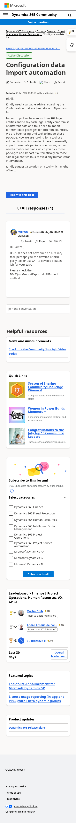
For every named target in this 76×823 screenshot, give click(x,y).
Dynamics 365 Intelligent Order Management (34, 528)
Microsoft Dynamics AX (29, 551)
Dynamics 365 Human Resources (35, 520)
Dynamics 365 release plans (27, 727)
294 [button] (51, 640)
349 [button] (48, 611)
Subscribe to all (38, 574)
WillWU (23, 232)
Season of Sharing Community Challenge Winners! (45, 387)
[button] (70, 15)
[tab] (35, 209)
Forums (40, 31)
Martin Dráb (35, 611)
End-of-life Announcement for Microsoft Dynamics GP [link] (32, 686)
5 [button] (57, 93)
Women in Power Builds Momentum (46, 410)
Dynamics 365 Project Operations (28, 536)
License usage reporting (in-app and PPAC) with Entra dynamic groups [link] (37, 699)
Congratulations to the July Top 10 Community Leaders (46, 433)
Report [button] (61, 82)
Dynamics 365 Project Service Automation (33, 545)
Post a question (38, 22)
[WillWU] (14, 232)
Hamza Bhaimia (46, 93)
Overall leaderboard (59, 654)
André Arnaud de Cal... (42, 625)
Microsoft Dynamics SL (29, 564)
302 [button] (62, 625)
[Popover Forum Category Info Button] (12, 490)
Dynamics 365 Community (34, 14)
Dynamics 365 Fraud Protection (34, 513)
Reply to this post (22, 195)
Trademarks (13, 798)
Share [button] (47, 82)
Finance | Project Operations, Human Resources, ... (35, 33)
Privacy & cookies (16, 786)
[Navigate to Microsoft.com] (15, 5)
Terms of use (13, 792)
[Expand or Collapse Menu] (5, 15)
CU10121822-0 (36, 641)
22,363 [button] (35, 232)
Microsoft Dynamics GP (29, 558)
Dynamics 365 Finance (28, 507)
